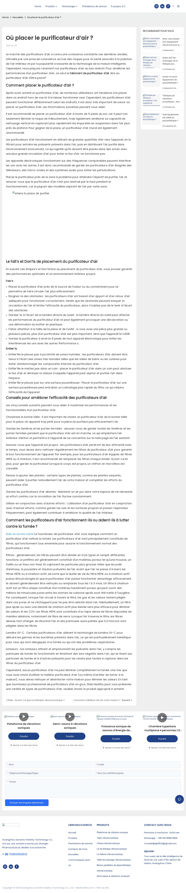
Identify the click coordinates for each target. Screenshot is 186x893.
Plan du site (102, 887)
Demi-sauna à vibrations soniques (70, 726)
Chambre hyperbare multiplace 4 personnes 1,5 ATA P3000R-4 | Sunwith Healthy (162, 728)
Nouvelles (18, 17)
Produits (72, 838)
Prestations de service (80, 843)
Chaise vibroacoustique (108, 843)
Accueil (72, 832)
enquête (24, 736)
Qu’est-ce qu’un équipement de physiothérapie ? (170, 79)
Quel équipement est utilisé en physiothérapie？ (170, 117)
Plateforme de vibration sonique (112, 832)
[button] (124, 6)
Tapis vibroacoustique (107, 838)
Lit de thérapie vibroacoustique (112, 848)
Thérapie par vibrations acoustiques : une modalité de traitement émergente (170, 98)
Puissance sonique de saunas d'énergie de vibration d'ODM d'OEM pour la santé (116, 728)
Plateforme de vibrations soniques (24, 726)
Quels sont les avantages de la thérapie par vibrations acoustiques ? (170, 60)
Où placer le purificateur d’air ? (44, 17)
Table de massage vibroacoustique (114, 859)
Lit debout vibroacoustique (110, 854)
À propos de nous (77, 848)
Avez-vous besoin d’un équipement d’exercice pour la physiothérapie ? (170, 41)
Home (5, 17)
